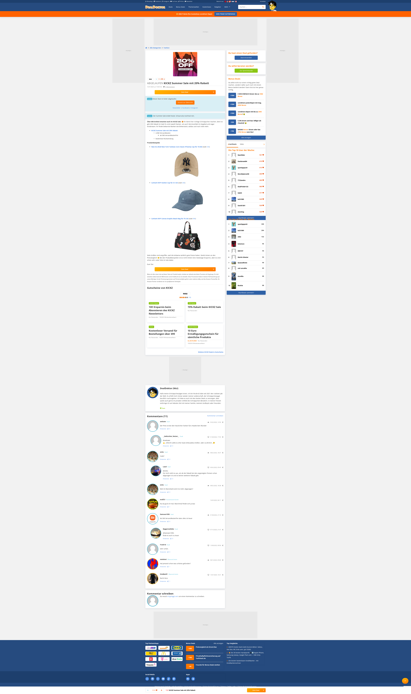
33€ (208, 147)
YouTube (174, 1)
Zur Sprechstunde (246, 71)
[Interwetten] (151, 653)
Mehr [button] (226, 7)
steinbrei (168, 559)
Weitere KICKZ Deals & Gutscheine (210, 352)
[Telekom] (164, 659)
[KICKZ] (150, 79)
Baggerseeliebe (170, 529)
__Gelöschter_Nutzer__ (173, 436)
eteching (241, 212)
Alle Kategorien (155, 48)
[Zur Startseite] (273, 5)
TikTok (182, 1)
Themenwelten (193, 7)
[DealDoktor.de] (155, 7)
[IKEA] (177, 648)
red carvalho (242, 268)
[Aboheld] (151, 648)
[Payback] (177, 653)
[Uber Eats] (177, 659)
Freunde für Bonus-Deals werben (208, 665)
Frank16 (165, 545)
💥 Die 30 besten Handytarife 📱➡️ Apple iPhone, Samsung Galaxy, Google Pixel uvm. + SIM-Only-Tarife (245, 655)
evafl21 (169, 499)
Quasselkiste (242, 263)
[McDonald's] (164, 653)
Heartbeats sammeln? (246, 218)
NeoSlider (241, 155)
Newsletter (189, 1)
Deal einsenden (246, 58)
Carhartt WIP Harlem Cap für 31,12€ (164, 183)
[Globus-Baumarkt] (164, 648)
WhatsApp (150, 1)
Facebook (158, 1)
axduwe (165, 421)
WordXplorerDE (243, 174)
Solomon (241, 244)
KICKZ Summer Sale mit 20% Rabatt (180, 690)
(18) (189, 297)
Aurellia (240, 276)
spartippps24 (242, 168)
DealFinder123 (243, 187)
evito (164, 452)
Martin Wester (243, 257)
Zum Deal (184, 92)
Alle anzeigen (246, 138)
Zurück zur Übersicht (185, 102)
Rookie (240, 285)
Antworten (163, 429)
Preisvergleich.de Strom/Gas (206, 647)
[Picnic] (151, 659)
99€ (194, 219)
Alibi (239, 237)
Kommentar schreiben (215, 416)
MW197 (240, 251)
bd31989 (241, 199)
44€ (183, 183)
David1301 (241, 206)
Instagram (166, 1)
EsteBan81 (169, 574)
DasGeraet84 (242, 161)
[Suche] (263, 7)
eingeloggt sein (172, 596)
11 (170, 87)
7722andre (241, 180)
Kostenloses (207, 7)
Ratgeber (217, 7)
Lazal (167, 467)
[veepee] (151, 664)
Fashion (166, 48)
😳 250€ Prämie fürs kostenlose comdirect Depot (194, 14)
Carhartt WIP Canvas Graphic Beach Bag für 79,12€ (169, 219)
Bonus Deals (180, 7)
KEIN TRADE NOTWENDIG (225, 14)
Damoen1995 (166, 514)
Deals (171, 7)
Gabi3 (240, 193)
